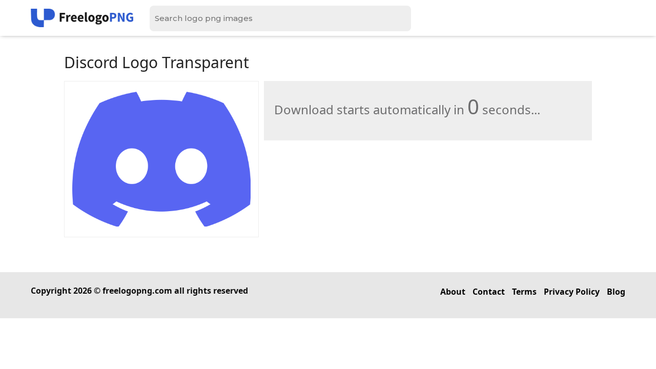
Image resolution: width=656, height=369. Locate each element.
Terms (524, 291)
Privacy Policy (572, 291)
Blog (616, 291)
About (452, 291)
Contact (489, 291)
